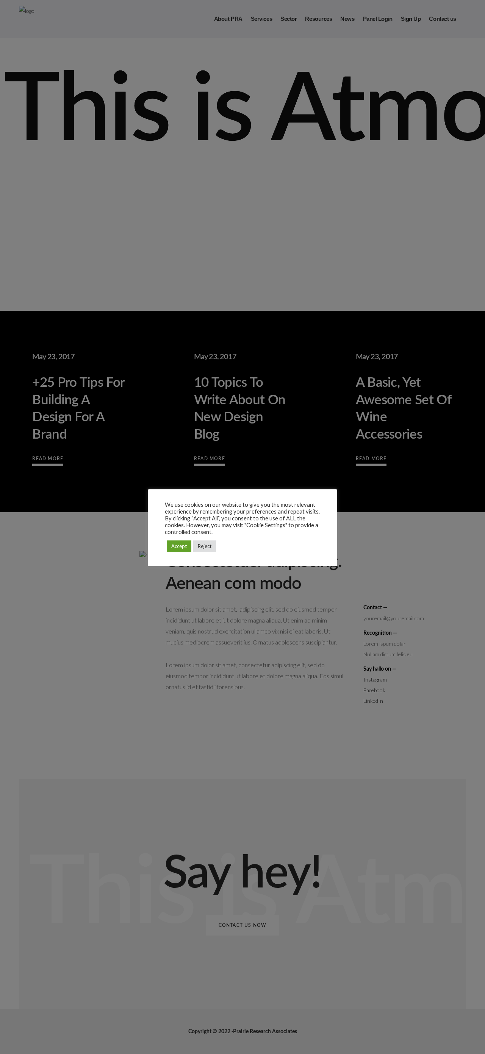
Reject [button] (204, 546)
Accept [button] (179, 546)
